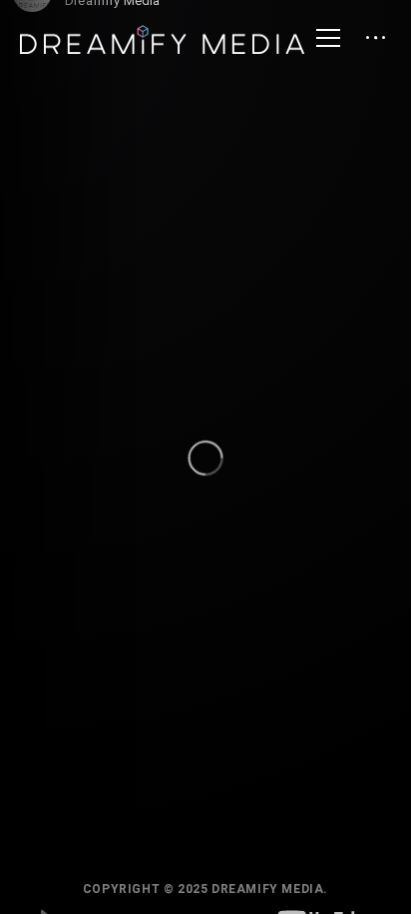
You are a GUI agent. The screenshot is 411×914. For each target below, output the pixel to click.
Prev (51, 829)
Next (359, 829)
